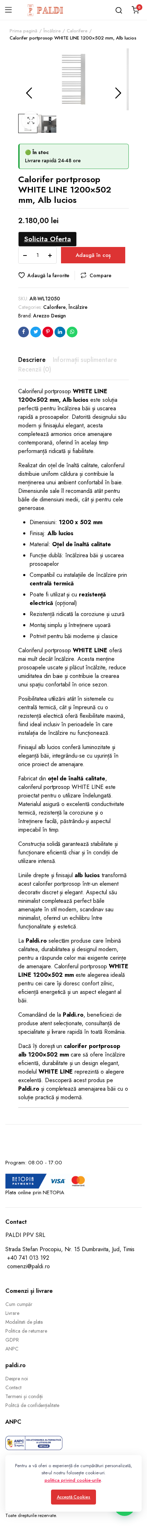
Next (118, 92)
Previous (28, 92)
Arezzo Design (49, 315)
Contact (13, 1387)
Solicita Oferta (47, 239)
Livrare (12, 1313)
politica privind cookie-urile (73, 1480)
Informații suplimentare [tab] (85, 359)
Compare (100, 275)
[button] (31, 121)
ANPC (12, 1348)
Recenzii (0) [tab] (34, 369)
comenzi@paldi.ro (28, 1266)
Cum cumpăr (18, 1304)
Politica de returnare (26, 1330)
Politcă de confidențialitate (32, 1405)
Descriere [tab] (32, 359)
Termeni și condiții (24, 1396)
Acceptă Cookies (74, 1497)
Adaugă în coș (93, 255)
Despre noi (16, 1378)
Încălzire (52, 30)
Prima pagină (23, 30)
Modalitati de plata (24, 1322)
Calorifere (77, 30)
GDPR (12, 1339)
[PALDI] (45, 10)
